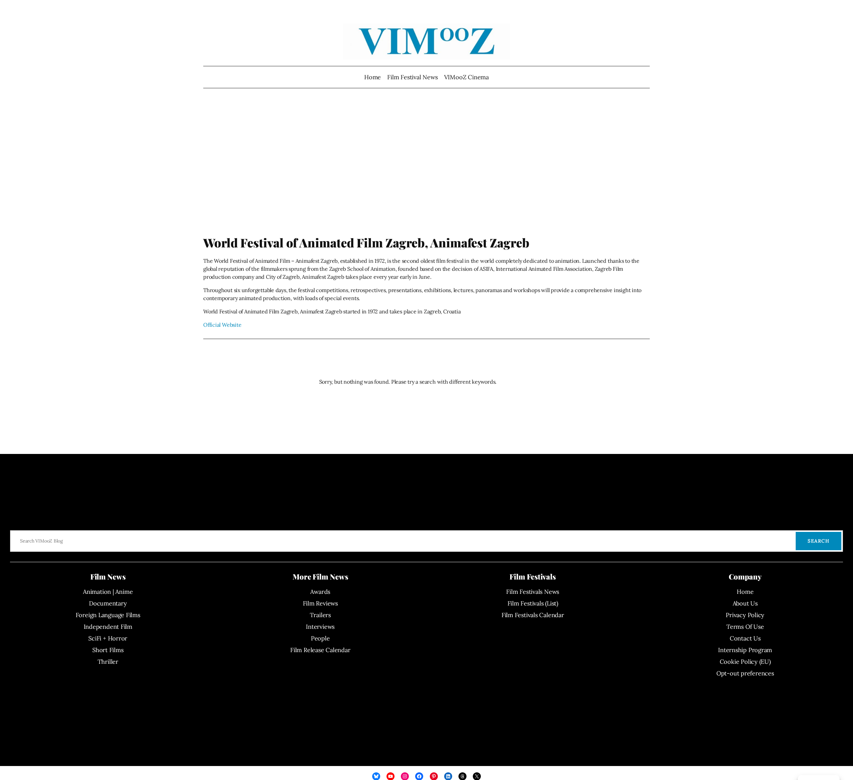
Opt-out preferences (745, 673)
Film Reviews (320, 603)
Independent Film (108, 626)
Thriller (108, 661)
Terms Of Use (745, 626)
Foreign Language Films (108, 615)
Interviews (320, 626)
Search (818, 541)
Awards (320, 591)
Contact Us (745, 638)
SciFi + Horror (107, 638)
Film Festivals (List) (532, 603)
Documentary (108, 603)
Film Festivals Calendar (532, 615)
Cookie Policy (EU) (745, 661)
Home (372, 77)
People (320, 638)
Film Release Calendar (320, 650)
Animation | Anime (108, 591)
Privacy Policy (745, 615)
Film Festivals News (532, 591)
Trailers (320, 615)
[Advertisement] (426, 164)
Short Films (108, 650)
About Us (745, 603)
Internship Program (745, 650)
